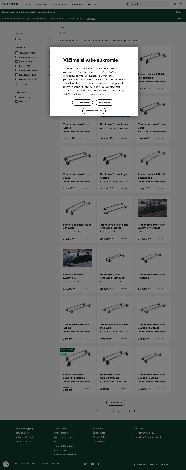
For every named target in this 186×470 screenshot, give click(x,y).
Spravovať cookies (94, 111)
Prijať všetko (105, 102)
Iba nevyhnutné (82, 102)
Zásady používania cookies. (90, 94)
